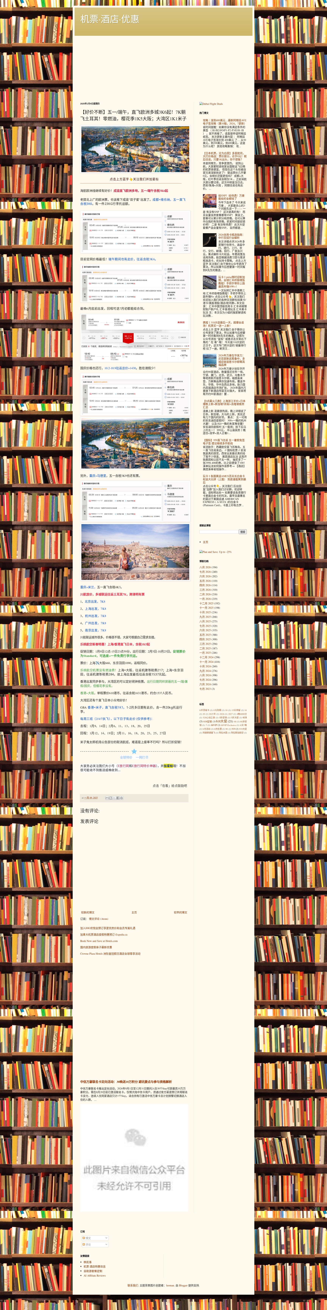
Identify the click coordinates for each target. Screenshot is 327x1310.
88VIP (214, 725)
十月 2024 (205, 666)
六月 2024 (205, 684)
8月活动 (206, 728)
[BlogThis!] (111, 798)
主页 (134, 912)
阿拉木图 (223, 732)
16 (245, 710)
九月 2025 (205, 616)
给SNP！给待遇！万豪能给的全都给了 (231, 197)
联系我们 (133, 1285)
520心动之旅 (209, 717)
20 (204, 713)
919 (233, 728)
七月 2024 (205, 679)
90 (227, 728)
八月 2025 (205, 621)
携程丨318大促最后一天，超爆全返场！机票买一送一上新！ (223, 324)
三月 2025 (205, 644)
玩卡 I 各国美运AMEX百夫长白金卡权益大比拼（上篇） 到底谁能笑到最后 (224, 479)
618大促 (221, 721)
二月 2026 (205, 594)
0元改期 (217, 710)
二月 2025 (205, 648)
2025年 (212, 713)
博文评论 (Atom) (98, 919)
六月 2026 (205, 576)
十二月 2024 (206, 657)
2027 (230, 713)
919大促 (243, 728)
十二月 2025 (206, 603)
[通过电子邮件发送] (107, 798)
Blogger (183, 1285)
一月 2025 (205, 652)
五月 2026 (205, 581)
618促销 (207, 721)
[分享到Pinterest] (121, 798)
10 (226, 710)
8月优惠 (218, 728)
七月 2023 (205, 689)
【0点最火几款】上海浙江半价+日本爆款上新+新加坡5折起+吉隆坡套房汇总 (224, 404)
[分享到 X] (114, 798)
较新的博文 (87, 912)
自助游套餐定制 (93, 1271)
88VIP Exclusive (228, 725)
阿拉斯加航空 (237, 732)
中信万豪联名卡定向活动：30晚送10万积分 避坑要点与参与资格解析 (126, 1081)
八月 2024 (205, 675)
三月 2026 (205, 589)
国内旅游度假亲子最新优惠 (96, 947)
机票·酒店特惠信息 (95, 1266)
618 (245, 717)
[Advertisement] (163, 64)
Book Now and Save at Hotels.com (99, 941)
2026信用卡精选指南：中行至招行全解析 (231, 236)
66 (235, 721)
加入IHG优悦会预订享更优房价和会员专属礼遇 (107, 928)
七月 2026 (205, 571)
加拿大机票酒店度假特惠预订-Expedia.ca (103, 934)
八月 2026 (205, 567)
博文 (88, 1238)
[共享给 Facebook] (118, 798)
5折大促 (235, 717)
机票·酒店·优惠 (109, 19)
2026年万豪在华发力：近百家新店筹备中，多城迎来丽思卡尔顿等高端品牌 (231, 360)
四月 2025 (205, 639)
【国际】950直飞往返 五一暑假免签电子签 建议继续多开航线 (224, 441)
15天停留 (236, 710)
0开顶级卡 (204, 710)
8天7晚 (243, 725)
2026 (222, 713)
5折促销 (223, 717)
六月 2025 (205, 630)
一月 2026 (205, 599)
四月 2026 (205, 585)
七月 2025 (205, 626)
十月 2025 (205, 612)
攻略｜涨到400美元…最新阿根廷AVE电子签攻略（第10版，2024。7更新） (225, 121)
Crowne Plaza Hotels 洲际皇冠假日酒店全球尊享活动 (110, 953)
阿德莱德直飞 (209, 732)
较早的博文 (180, 912)
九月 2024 (205, 671)
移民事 (88, 1262)
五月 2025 (205, 634)
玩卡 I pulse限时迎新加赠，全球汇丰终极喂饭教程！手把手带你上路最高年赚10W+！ (231, 281)
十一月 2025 (206, 607)
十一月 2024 (206, 662)
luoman (170, 1285)
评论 (88, 1244)
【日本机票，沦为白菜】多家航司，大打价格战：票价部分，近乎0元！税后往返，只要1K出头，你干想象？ (225, 156)
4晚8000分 (242, 713)
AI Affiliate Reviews (95, 1275)
